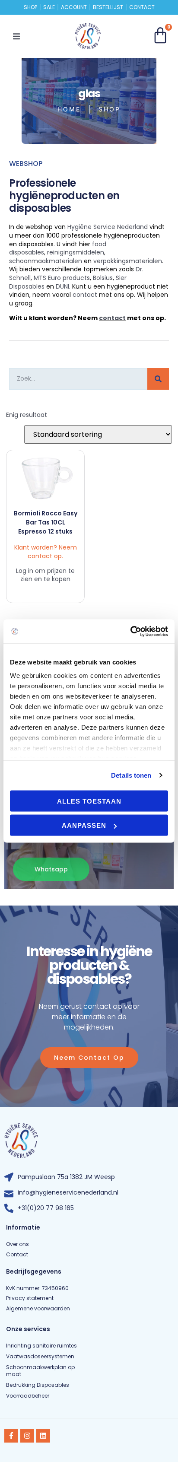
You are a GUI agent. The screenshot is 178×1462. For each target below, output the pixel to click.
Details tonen (131, 775)
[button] (16, 36)
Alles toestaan (89, 800)
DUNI (62, 286)
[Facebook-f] (11, 1436)
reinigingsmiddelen (75, 252)
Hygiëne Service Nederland (107, 226)
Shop (30, 7)
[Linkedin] (43, 1436)
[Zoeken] (158, 379)
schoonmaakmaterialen (45, 261)
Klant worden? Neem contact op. (45, 551)
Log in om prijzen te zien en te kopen (45, 575)
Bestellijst (108, 7)
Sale (49, 7)
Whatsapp (51, 869)
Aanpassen (84, 825)
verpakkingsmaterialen (127, 261)
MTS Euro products (62, 277)
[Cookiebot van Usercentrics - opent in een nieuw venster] (130, 631)
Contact (142, 7)
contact (85, 294)
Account (74, 7)
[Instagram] (27, 1436)
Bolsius (103, 277)
